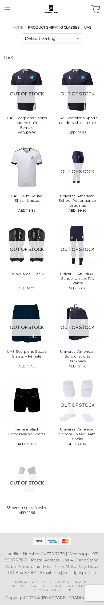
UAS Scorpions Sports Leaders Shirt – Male (77, 120)
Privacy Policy (30, 582)
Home (18, 27)
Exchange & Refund (29, 586)
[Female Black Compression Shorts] (26, 401)
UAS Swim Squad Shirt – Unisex (26, 198)
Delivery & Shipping (68, 582)
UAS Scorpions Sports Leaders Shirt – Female (27, 122)
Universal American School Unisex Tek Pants (77, 278)
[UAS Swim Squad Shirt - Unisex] (26, 167)
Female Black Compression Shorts (26, 431)
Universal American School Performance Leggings (77, 200)
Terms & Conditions (52, 590)
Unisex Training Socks (26, 507)
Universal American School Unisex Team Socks (77, 434)
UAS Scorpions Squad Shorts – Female (27, 353)
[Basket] (95, 9)
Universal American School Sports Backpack (77, 356)
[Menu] (7, 9)
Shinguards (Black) (27, 274)
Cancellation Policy (73, 586)
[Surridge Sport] (50, 9)
